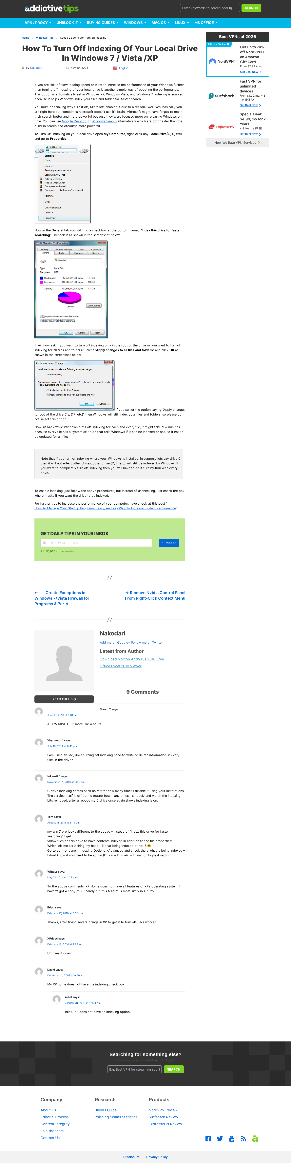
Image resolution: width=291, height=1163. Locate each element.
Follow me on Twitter (147, 642)
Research (105, 1099)
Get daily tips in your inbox (74, 533)
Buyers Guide (106, 1110)
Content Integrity (55, 1124)
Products (159, 1099)
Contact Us (50, 1138)
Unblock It (67, 23)
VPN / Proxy (36, 23)
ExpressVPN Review (165, 1124)
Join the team (52, 1131)
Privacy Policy (157, 1157)
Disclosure (131, 1157)
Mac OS (159, 23)
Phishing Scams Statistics (116, 1117)
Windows (133, 23)
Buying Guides (101, 23)
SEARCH (251, 8)
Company (51, 1099)
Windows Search (104, 121)
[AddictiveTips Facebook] (208, 1138)
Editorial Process (54, 1117)
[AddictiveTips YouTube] (232, 1138)
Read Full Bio (64, 699)
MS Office (204, 23)
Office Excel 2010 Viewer (121, 666)
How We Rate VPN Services (235, 143)
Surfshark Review (163, 1117)
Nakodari (36, 67)
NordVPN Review (163, 1110)
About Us (48, 1110)
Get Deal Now (249, 71)
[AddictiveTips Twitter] (220, 1138)
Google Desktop (74, 121)
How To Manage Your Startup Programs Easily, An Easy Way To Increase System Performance (105, 508)
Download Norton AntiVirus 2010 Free (132, 659)
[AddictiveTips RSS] (243, 1138)
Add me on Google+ (115, 642)
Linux (180, 23)
